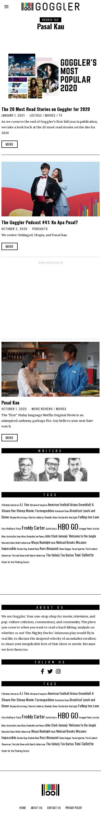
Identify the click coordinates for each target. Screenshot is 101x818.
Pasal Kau (10, 402)
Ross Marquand (49, 548)
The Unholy (53, 555)
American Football (58, 504)
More (9, 144)
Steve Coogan (65, 549)
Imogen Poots (85, 528)
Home (22, 808)
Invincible (11, 536)
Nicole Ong (22, 549)
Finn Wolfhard (8, 528)
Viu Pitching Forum (20, 562)
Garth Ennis (51, 528)
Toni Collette (84, 554)
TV (60, 115)
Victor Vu (5, 562)
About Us (36, 808)
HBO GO (68, 526)
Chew (54, 517)
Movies (50, 115)
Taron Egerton (78, 549)
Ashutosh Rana (62, 511)
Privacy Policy (73, 808)
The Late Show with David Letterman (28, 555)
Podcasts (40, 229)
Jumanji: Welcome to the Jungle (77, 536)
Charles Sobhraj (36, 517)
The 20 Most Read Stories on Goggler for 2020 (45, 109)
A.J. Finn (24, 504)
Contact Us (54, 808)
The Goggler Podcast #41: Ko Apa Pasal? (39, 222)
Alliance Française (38, 505)
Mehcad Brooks (65, 542)
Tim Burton (67, 555)
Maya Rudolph (40, 542)
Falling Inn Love (88, 516)
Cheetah (48, 517)
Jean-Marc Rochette (26, 536)
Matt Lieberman (23, 543)
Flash (18, 528)
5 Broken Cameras (10, 505)
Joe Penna (40, 536)
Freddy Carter (33, 527)
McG (53, 543)
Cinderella (63, 517)
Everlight (73, 517)
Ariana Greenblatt (80, 504)
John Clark (51, 536)
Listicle (36, 115)
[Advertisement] (50, 301)
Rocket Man (33, 549)
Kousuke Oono (8, 543)
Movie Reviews (42, 409)
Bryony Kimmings (19, 517)
